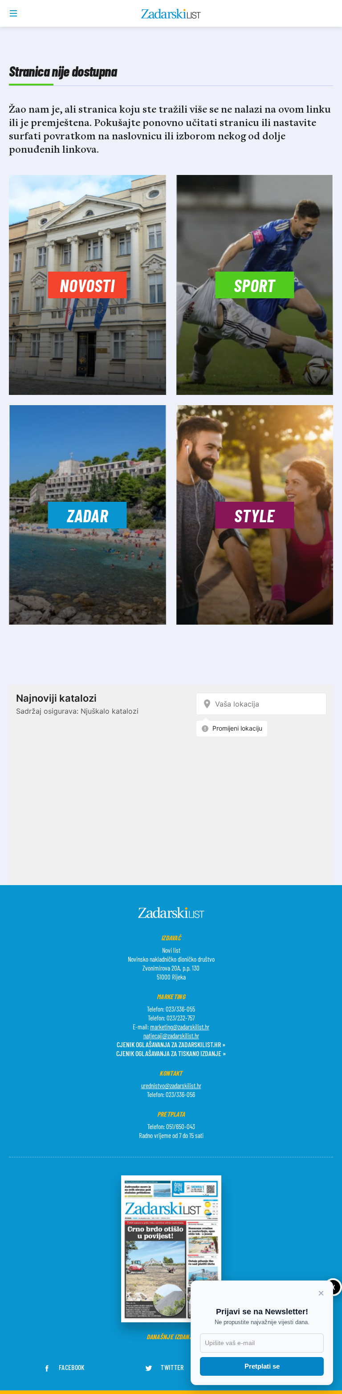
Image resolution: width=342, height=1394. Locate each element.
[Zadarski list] (171, 13)
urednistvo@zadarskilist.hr (171, 1085)
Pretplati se (262, 1366)
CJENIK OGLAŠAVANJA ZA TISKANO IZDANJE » (171, 1053)
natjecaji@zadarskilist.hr (171, 1036)
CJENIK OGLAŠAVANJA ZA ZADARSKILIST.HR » (171, 1044)
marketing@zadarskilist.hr (179, 1027)
